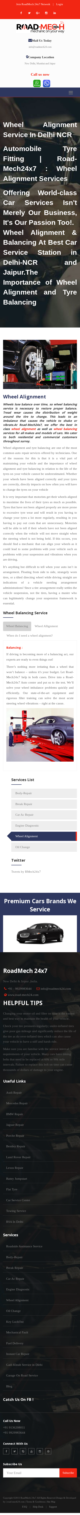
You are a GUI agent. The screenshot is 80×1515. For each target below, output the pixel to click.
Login (59, 4)
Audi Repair (14, 1092)
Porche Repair (15, 1135)
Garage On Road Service (22, 1375)
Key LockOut (15, 1321)
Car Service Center (18, 1200)
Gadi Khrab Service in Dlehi (24, 1364)
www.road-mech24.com (23, 994)
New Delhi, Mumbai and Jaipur (40, 63)
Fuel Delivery (15, 1343)
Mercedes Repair (17, 1103)
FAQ (24, 1506)
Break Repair (23, 804)
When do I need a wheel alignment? (30, 635)
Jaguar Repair (15, 1124)
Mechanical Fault (17, 1332)
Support (53, 1506)
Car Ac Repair (24, 814)
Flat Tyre (11, 1189)
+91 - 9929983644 (20, 988)
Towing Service (16, 1210)
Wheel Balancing (17, 626)
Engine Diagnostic (27, 825)
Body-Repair (23, 793)
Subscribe (68, 1472)
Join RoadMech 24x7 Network (33, 4)
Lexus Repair (14, 1167)
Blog (9, 1386)
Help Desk (38, 1506)
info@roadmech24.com (40, 46)
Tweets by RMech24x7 (26, 871)
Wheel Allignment (46, 626)
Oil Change (22, 847)
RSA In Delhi (14, 1221)
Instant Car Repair (17, 1354)
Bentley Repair (15, 1146)
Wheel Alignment (26, 836)
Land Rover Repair (18, 1157)
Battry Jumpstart (16, 1178)
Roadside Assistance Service (24, 1246)
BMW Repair (14, 1114)
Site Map (51, 1501)
